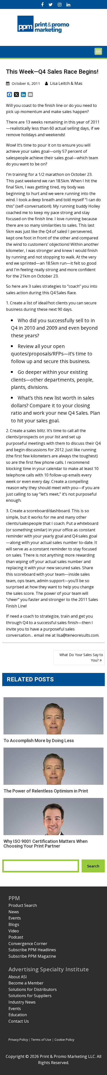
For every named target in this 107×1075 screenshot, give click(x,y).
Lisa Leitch (60, 83)
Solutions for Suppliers (30, 995)
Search (93, 865)
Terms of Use (41, 1039)
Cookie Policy (64, 1039)
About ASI (17, 977)
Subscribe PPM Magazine (32, 956)
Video (13, 931)
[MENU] (98, 51)
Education (17, 1014)
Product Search (22, 905)
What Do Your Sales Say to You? (81, 657)
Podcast (15, 937)
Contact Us (18, 1021)
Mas (78, 83)
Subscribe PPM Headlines (32, 949)
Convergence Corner (27, 943)
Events (14, 918)
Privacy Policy (18, 1039)
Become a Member (26, 983)
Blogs (13, 924)
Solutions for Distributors (32, 989)
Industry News (22, 1002)
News (13, 912)
